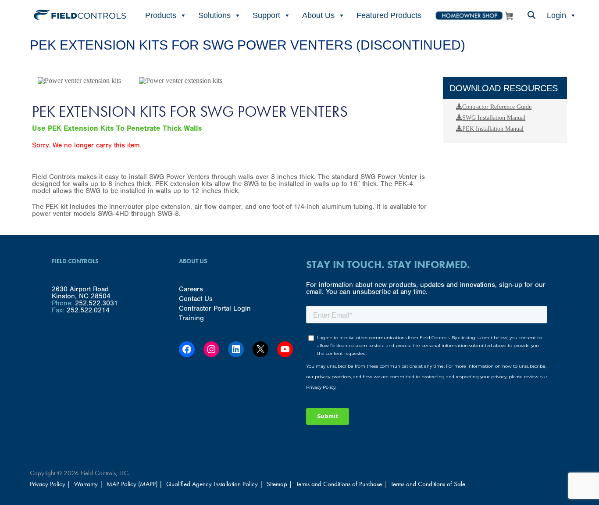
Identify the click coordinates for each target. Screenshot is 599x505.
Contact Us (196, 299)
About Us (318, 15)
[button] (531, 15)
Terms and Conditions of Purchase (339, 484)
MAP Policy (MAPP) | (135, 484)
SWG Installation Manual (493, 118)
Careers (191, 289)
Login (556, 15)
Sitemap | (279, 484)
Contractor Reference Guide (496, 107)
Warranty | (89, 484)
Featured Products (389, 15)
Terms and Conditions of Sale (428, 484)
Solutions (214, 15)
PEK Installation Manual (493, 128)
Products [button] (160, 15)
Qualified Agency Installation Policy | (215, 484)
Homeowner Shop (474, 15)
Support (266, 15)
